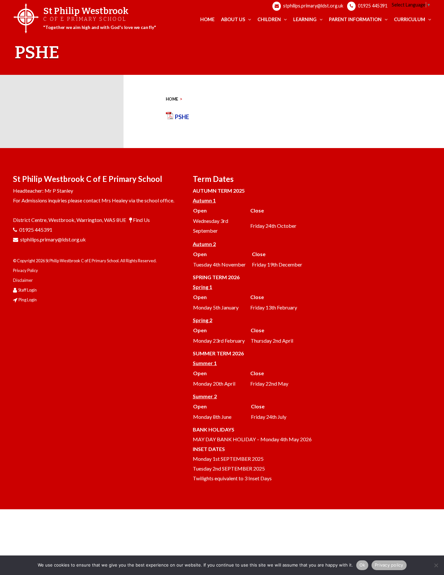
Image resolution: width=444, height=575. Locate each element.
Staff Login (27, 290)
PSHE (182, 116)
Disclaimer (23, 280)
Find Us (141, 220)
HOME (172, 99)
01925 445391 (372, 5)
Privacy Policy (25, 270)
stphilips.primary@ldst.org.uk (312, 5)
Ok (362, 565)
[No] (436, 565)
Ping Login (28, 299)
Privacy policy (389, 565)
